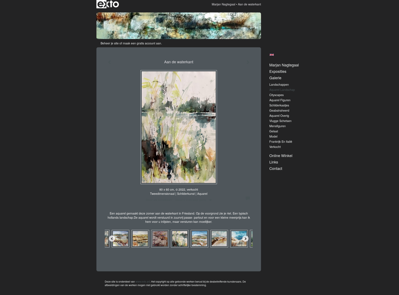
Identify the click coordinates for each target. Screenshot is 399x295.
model (273, 136)
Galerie (275, 77)
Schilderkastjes (279, 105)
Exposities (277, 71)
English (271, 55)
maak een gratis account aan (142, 43)
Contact (275, 168)
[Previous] (112, 238)
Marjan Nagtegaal (223, 4)
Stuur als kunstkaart (176, 200)
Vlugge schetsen (280, 121)
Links (273, 162)
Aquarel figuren (280, 100)
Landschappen (279, 84)
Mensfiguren (277, 126)
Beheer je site (110, 43)
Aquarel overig (279, 115)
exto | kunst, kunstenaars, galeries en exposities (108, 4)
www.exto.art (142, 281)
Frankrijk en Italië (280, 141)
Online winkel (280, 155)
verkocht (275, 147)
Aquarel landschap (282, 90)
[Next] (245, 238)
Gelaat (273, 131)
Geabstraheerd (279, 110)
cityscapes (276, 95)
